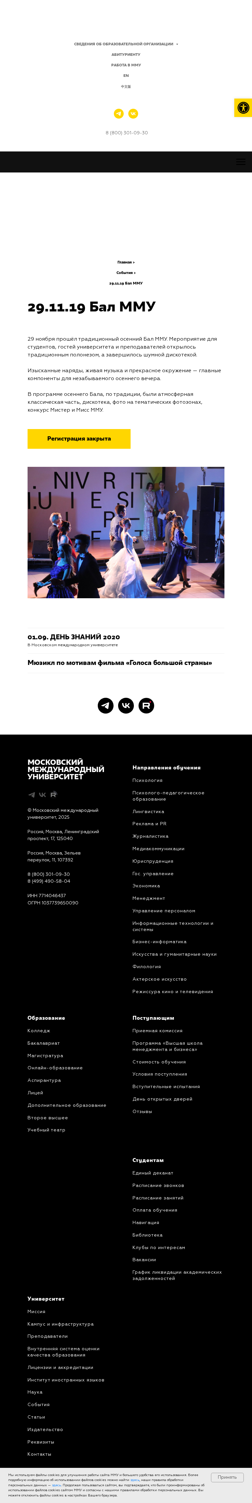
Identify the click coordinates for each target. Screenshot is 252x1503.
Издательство (45, 1429)
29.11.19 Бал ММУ (126, 283)
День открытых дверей (163, 1099)
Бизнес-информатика (160, 942)
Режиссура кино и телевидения (173, 992)
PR (162, 824)
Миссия (37, 1311)
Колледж (39, 1031)
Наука (35, 1392)
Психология (148, 780)
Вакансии (144, 1260)
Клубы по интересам (159, 1247)
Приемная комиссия (158, 1031)
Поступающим (154, 1018)
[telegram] (106, 706)
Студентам (148, 1160)
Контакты (40, 1454)
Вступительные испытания (166, 1086)
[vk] (126, 706)
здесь (134, 1480)
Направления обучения (167, 768)
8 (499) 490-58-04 (49, 881)
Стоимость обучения (159, 1062)
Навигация (146, 1222)
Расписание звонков (158, 1185)
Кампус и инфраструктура (61, 1324)
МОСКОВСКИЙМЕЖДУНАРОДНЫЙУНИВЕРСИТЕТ (66, 770)
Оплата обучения (155, 1210)
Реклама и (145, 824)
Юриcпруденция (153, 861)
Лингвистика (148, 811)
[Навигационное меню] (240, 162)
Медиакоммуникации (159, 849)
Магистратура (45, 1056)
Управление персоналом (164, 911)
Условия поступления (160, 1074)
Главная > (126, 262)
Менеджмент (149, 898)
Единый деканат (153, 1173)
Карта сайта (41, 917)
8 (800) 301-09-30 (49, 874)
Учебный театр (47, 1130)
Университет (46, 1299)
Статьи (36, 1417)
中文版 (126, 86)
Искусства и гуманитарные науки (175, 954)
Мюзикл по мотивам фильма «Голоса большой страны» (120, 663)
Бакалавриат (44, 1043)
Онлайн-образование (55, 1068)
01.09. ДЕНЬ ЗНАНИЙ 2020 (74, 638)
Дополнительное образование (67, 1105)
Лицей (35, 1093)
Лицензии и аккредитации (61, 1367)
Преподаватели (48, 1336)
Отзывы (142, 1111)
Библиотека (148, 1235)
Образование (46, 1018)
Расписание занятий (158, 1198)
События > (126, 273)
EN (126, 76)
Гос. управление (153, 874)
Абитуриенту (126, 55)
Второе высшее (48, 1118)
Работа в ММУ (126, 65)
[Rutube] (146, 706)
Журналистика (151, 836)
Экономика (146, 886)
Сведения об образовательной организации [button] (124, 44)
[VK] (133, 114)
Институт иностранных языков (66, 1380)
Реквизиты (41, 1442)
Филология (147, 967)
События (39, 1404)
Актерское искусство (160, 979)
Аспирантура (44, 1080)
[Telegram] (119, 114)
